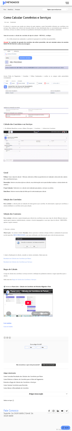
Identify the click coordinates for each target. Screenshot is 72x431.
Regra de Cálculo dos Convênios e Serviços (24, 279)
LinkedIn (10, 338)
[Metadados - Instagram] (53, 411)
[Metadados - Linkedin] (58, 411)
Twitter (7, 338)
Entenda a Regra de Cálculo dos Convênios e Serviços (20, 382)
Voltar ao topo (8, 400)
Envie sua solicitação (49, 365)
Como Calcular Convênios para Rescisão (15, 385)
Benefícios (10, 9)
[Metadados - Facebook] (49, 411)
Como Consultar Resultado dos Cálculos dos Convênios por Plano (23, 376)
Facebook (5, 338)
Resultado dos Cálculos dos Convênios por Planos (17, 258)
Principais (17, 9)
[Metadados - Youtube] (62, 411)
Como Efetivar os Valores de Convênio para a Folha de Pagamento (23, 379)
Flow (5, 9)
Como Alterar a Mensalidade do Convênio (16, 388)
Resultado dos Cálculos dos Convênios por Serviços (18, 262)
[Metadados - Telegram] (66, 411)
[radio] (30, 347)
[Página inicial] (11, 3)
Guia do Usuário (8, 326)
